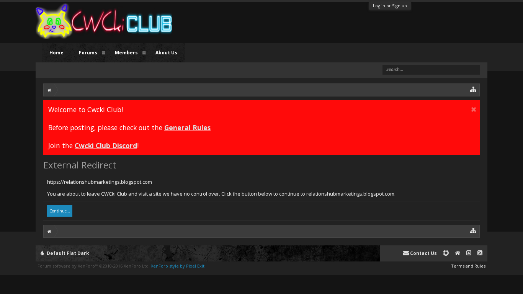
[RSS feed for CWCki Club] (479, 253)
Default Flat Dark (67, 253)
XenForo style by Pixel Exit (177, 266)
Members (126, 52)
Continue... (59, 211)
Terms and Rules (468, 266)
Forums (88, 52)
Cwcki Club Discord (106, 145)
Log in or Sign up (390, 5)
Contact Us (423, 253)
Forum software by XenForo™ (94, 266)
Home (56, 52)
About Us (166, 52)
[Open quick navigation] (473, 89)
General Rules (187, 127)
